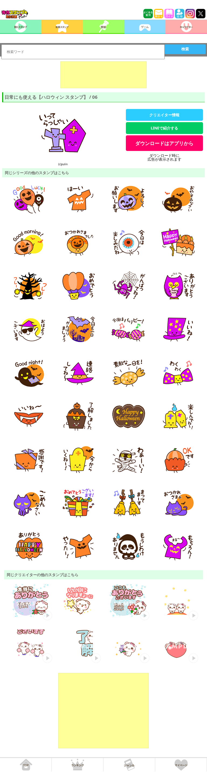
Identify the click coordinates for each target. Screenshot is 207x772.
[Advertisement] (103, 74)
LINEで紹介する (164, 128)
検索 (185, 49)
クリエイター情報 (164, 114)
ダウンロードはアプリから (164, 143)
